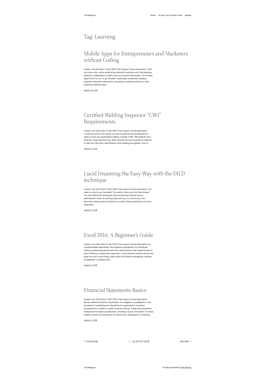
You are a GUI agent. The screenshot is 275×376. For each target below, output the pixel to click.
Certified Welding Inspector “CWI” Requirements (122, 118)
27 (142, 341)
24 (133, 341)
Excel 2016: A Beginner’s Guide (118, 235)
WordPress (186, 367)
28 (145, 341)
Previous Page (91, 341)
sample (188, 15)
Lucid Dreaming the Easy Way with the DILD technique (134, 176)
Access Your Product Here (170, 15)
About (153, 15)
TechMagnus (90, 15)
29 (148, 341)
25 (136, 341)
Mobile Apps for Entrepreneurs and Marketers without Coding (136, 56)
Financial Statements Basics (115, 290)
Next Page (185, 341)
